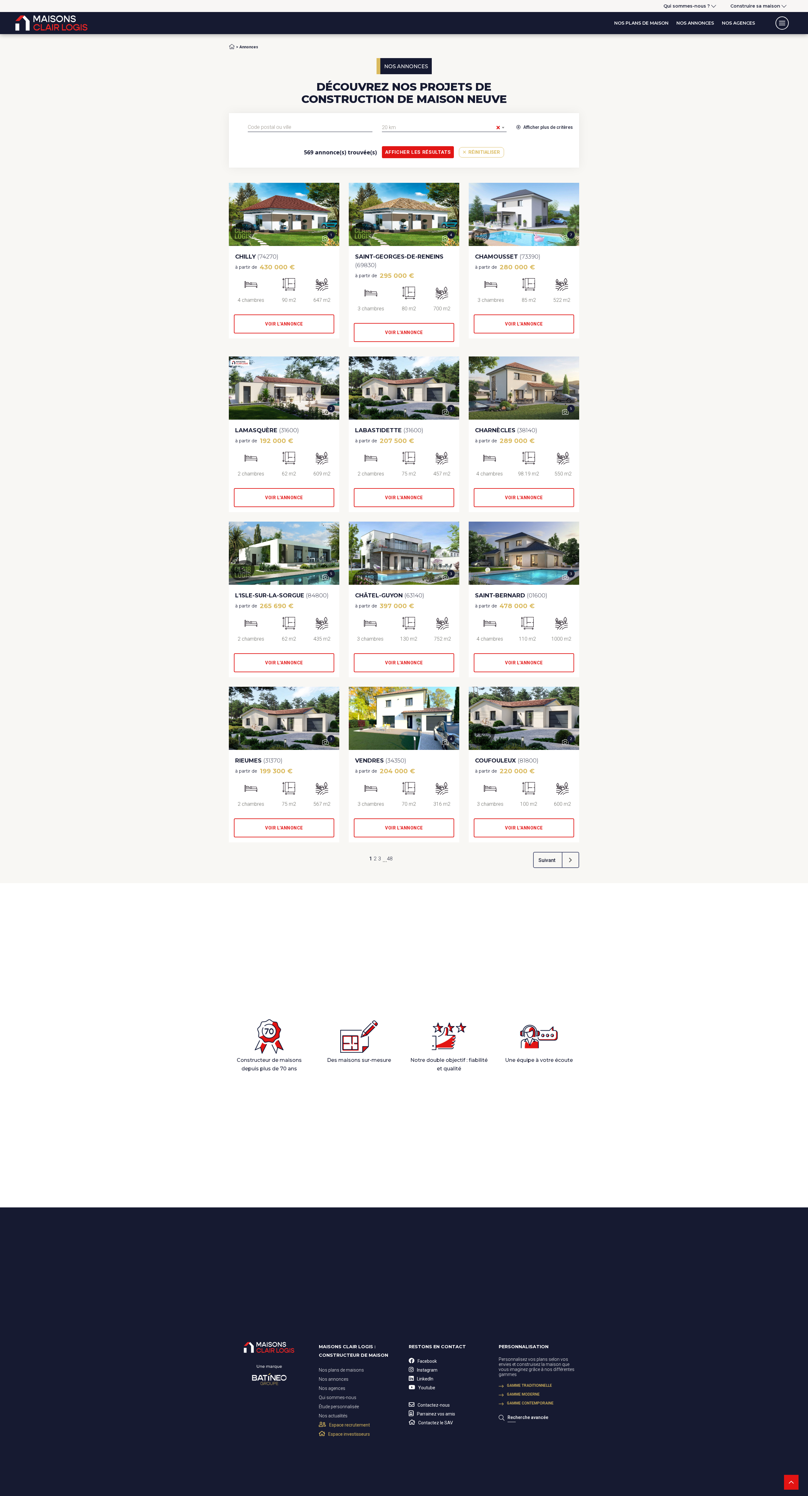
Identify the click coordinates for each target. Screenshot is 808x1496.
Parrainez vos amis (436, 1413)
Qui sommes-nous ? (686, 6)
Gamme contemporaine (530, 1403)
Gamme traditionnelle (529, 1385)
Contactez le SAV (435, 1422)
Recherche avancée (528, 1417)
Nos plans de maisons (341, 1370)
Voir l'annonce (284, 323)
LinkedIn (425, 1378)
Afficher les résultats (418, 152)
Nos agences (738, 23)
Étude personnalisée (339, 1406)
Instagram (427, 1370)
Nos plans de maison (641, 23)
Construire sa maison (755, 6)
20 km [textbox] (441, 127)
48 (390, 859)
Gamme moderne (523, 1394)
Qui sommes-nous (337, 1397)
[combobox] (310, 127)
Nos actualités (333, 1415)
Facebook (427, 1361)
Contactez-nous (434, 1405)
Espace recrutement (349, 1424)
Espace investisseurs (349, 1434)
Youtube (426, 1387)
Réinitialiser (483, 152)
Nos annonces (695, 23)
